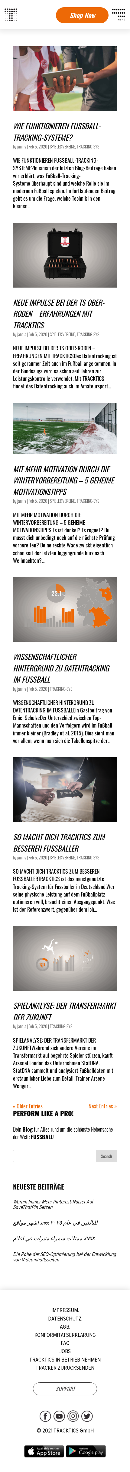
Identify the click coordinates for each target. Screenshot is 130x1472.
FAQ (65, 1343)
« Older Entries (28, 1106)
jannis (21, 146)
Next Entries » (103, 1106)
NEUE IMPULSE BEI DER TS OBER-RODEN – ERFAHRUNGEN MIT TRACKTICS (58, 313)
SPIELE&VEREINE (62, 146)
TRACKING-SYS (88, 146)
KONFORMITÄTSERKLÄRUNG (65, 1335)
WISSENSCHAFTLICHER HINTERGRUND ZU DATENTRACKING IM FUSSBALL (61, 668)
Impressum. (65, 1310)
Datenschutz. (65, 1318)
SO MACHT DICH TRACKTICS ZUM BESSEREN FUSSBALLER (59, 842)
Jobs (65, 1351)
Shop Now (82, 15)
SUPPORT (65, 1389)
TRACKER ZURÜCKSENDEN (65, 1368)
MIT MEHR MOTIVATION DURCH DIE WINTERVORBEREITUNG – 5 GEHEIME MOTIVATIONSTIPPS (63, 480)
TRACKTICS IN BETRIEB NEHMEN (65, 1359)
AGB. (65, 1327)
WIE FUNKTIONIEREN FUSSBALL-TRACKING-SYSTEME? (57, 131)
